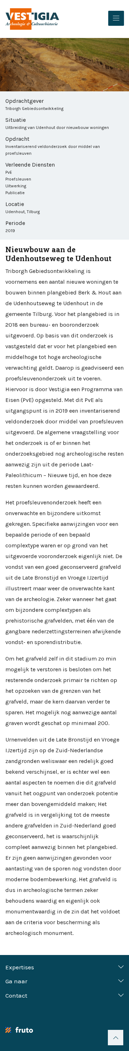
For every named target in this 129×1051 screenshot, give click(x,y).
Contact (16, 995)
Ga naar (16, 981)
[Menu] (116, 18)
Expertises (19, 967)
